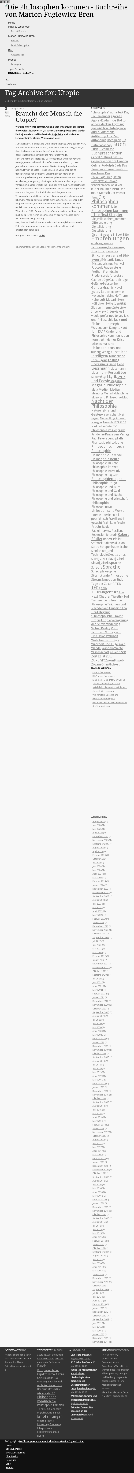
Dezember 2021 (100, 963)
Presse (12, 59)
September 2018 (100, 1102)
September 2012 (100, 1319)
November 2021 (100, 967)
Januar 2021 (98, 997)
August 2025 (98, 847)
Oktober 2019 (99, 1053)
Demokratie (99, 181)
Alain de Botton (116, 120)
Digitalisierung (101, 226)
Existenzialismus (102, 263)
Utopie (43, 247)
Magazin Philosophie (109, 385)
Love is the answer (101, 672)
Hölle (109, 303)
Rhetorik (111, 534)
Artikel (42, 235)
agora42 (116, 116)
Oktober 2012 (99, 1315)
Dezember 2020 (100, 1001)
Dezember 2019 (100, 1046)
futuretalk (116, 275)
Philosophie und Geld (105, 491)
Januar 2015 (98, 1244)
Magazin (116, 381)
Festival (119, 263)
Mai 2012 (97, 1327)
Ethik (125, 255)
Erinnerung (99, 247)
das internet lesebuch (113, 169)
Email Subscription (20, 45)
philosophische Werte (107, 510)
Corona (122, 161)
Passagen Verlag (117, 434)
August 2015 (98, 1222)
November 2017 (100, 1132)
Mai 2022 (97, 948)
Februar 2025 (99, 855)
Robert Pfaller (112, 539)
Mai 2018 (97, 1113)
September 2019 (100, 1057)
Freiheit (97, 271)
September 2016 (100, 1177)
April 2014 (97, 1267)
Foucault (97, 267)
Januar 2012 (98, 1334)
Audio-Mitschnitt (102, 132)
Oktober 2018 (99, 1098)
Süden (121, 579)
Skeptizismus (117, 554)
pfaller (120, 438)
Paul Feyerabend (103, 438)
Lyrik (105, 377)
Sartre (95, 547)
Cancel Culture (101, 157)
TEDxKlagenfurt (104, 592)
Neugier (96, 422)
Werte (118, 648)
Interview (119, 307)
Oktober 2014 (99, 1248)
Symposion (108, 579)
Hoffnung (121, 295)
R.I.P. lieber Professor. (103, 676)
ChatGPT (117, 157)
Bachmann (114, 140)
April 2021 (97, 986)
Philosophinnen (101, 506)
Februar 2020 (99, 1038)
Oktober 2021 (99, 971)
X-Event (115, 652)
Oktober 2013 (99, 1285)
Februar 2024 (99, 881)
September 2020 (100, 1012)
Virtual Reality (100, 628)
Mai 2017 (97, 1147)
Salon (121, 543)
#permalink (64, 247)
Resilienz (117, 530)
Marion (54, 247)
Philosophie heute (105, 459)
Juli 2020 (96, 1020)
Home (11, 22)
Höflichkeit (98, 303)
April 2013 (97, 1300)
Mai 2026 (97, 829)
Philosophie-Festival (106, 455)
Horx (121, 299)
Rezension (98, 534)
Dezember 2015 (100, 1207)
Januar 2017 (98, 1162)
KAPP (101, 331)
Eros (94, 251)
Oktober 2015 (99, 1214)
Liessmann (100, 368)
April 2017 (97, 1151)
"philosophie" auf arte (106, 112)
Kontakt (5, 2)
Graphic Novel (112, 287)
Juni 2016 (97, 1184)
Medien (104, 389)
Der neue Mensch (46, 1389)
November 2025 (100, 840)
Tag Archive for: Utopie (42, 93)
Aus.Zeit (112, 136)
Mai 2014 (97, 1263)
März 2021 (97, 990)
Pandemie (98, 434)
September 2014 (100, 1252)
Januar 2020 (98, 1042)
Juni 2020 (97, 1023)
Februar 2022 (99, 956)
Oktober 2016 (99, 1173)
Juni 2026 (97, 825)
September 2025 (100, 844)
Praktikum (109, 522)
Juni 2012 (97, 1323)
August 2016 (98, 1180)
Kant (124, 328)
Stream (96, 579)
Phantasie (98, 442)
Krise (120, 339)
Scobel (124, 547)
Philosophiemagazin (104, 474)
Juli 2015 (96, 1225)
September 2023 (100, 896)
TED (118, 584)
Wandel (96, 648)
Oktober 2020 (99, 1008)
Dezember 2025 (100, 836)
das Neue (98, 173)
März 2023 (97, 915)
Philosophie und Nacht (106, 495)
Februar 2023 (99, 918)
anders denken (101, 124)
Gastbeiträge (17, 54)
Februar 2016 (99, 1199)
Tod (126, 596)
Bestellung (11, 1460)
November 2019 (100, 1050)
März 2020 (97, 1035)
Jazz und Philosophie (109, 322)
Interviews (114, 311)
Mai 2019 (97, 1072)
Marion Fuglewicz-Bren (21, 35)
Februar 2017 (99, 1158)
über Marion (12, 1456)
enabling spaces (102, 243)
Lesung (113, 360)
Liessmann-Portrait (105, 372)
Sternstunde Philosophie (109, 575)
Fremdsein (110, 271)
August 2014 (98, 1255)
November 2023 (100, 892)
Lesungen (16, 64)
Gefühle (96, 283)
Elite (126, 234)
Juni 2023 (97, 903)
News (107, 422)
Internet (107, 307)
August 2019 (98, 1061)
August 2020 (98, 1016)
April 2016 (97, 1192)
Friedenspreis (100, 275)
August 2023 (98, 900)
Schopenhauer (109, 547)
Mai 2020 (97, 1027)
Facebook (11, 84)
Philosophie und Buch (106, 487)
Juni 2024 (97, 866)
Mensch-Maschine (116, 393)
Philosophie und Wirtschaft (109, 498)
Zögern (96, 664)
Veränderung (111, 624)
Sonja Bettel (57, 134)
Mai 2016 (97, 1188)
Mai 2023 (97, 907)
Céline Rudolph (102, 165)
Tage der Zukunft (103, 584)
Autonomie (98, 140)
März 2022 (97, 952)
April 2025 (97, 851)
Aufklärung (98, 136)
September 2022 (100, 937)
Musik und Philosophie (106, 397)
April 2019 (97, 1076)
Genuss (97, 288)
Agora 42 (97, 120)
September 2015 (100, 1218)
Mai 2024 (97, 870)
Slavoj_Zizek (100, 563)
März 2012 (97, 1330)
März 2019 (97, 1079)
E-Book (117, 234)
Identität (119, 303)
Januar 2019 (98, 1087)
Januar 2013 (98, 1308)
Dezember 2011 (100, 1338)
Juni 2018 (97, 1109)
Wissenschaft (100, 652)
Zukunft (111, 656)
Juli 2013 (96, 1293)
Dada (117, 165)
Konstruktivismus (103, 339)
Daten (117, 177)
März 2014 (97, 1270)
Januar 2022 (98, 960)
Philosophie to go (104, 483)
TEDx (96, 587)
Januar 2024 (98, 885)
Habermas (117, 292)
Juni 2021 (97, 982)
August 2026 (98, 821)
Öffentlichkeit (110, 664)
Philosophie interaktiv (105, 471)
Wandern (108, 648)
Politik (115, 515)
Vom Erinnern (104, 630)
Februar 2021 (99, 993)
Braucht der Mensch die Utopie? (49, 116)
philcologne (114, 442)
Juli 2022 (96, 941)
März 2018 (97, 1121)
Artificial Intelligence (112, 128)
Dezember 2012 (100, 1312)
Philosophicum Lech (107, 446)
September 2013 (100, 1289)
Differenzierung (101, 222)
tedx (104, 588)
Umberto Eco (118, 608)
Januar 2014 (98, 1274)
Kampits (114, 328)
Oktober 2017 (99, 1136)
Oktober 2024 (99, 858)
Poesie (96, 515)
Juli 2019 (96, 1064)
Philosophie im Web (104, 467)
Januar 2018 (98, 1128)
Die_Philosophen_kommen (108, 219)
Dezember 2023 (100, 888)
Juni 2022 (97, 945)
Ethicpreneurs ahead (106, 255)
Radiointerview (101, 530)
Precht (121, 522)
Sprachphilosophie (103, 571)
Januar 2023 (98, 922)
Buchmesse (106, 149)
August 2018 (98, 1106)
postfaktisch (99, 518)
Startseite (31, 101)
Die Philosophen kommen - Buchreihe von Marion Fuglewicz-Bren (51, 1441)
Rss (7, 80)
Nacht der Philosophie (104, 403)
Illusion (96, 307)
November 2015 (100, 1210)
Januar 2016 (98, 1203)
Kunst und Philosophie (102, 346)
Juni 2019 (97, 1068)
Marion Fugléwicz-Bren (65, 130)
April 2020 (97, 1031)
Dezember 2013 (100, 1278)
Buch (119, 144)
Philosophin (100, 503)
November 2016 (100, 1169)
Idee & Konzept (19, 31)
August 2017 (98, 1139)
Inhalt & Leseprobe (18, 26)
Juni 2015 (97, 1229)
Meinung (97, 393)
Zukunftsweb (114, 660)
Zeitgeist (98, 656)
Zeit (123, 652)
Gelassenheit (111, 283)
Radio (106, 526)
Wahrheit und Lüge (105, 640)
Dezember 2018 (100, 1091)
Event (36, 247)
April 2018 (97, 1117)
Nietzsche (118, 422)
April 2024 (97, 873)
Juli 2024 (96, 862)
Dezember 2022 (100, 926)
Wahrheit (112, 636)
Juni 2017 (97, 1143)
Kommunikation (118, 335)
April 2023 (97, 911)
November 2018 (100, 1094)
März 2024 (97, 877)
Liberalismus (99, 364)
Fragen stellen (112, 267)
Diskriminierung (101, 234)
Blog (10, 50)
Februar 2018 (99, 1124)
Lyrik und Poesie (108, 378)
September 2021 (100, 975)
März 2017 (97, 1154)
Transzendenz (100, 600)
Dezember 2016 (100, 1166)
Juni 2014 (97, 1259)
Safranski (97, 543)
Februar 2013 (99, 1304)
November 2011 (100, 1342)
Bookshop (105, 145)
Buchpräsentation (106, 153)
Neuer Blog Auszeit (113, 418)
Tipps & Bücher (17, 69)
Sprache (115, 563)
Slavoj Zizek (99, 559)
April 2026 (97, 832)
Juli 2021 (96, 978)
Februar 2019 (99, 1083)
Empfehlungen (110, 238)
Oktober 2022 (99, 933)
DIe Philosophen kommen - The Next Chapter (109, 210)
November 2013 (100, 1282)
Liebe (112, 364)
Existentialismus (112, 259)
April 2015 (97, 1237)
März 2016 (97, 1195)
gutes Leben (100, 292)
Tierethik (117, 596)
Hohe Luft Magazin (104, 299)
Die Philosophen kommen (104, 201)
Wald (121, 644)
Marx (94, 389)
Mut (125, 397)
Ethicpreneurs (108, 251)
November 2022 (100, 930)
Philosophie (101, 450)
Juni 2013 (97, 1297)
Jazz (121, 315)
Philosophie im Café (104, 463)
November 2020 (100, 1005)
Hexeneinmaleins (102, 295)
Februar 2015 (99, 1240)
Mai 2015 (97, 1233)
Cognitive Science (104, 161)
